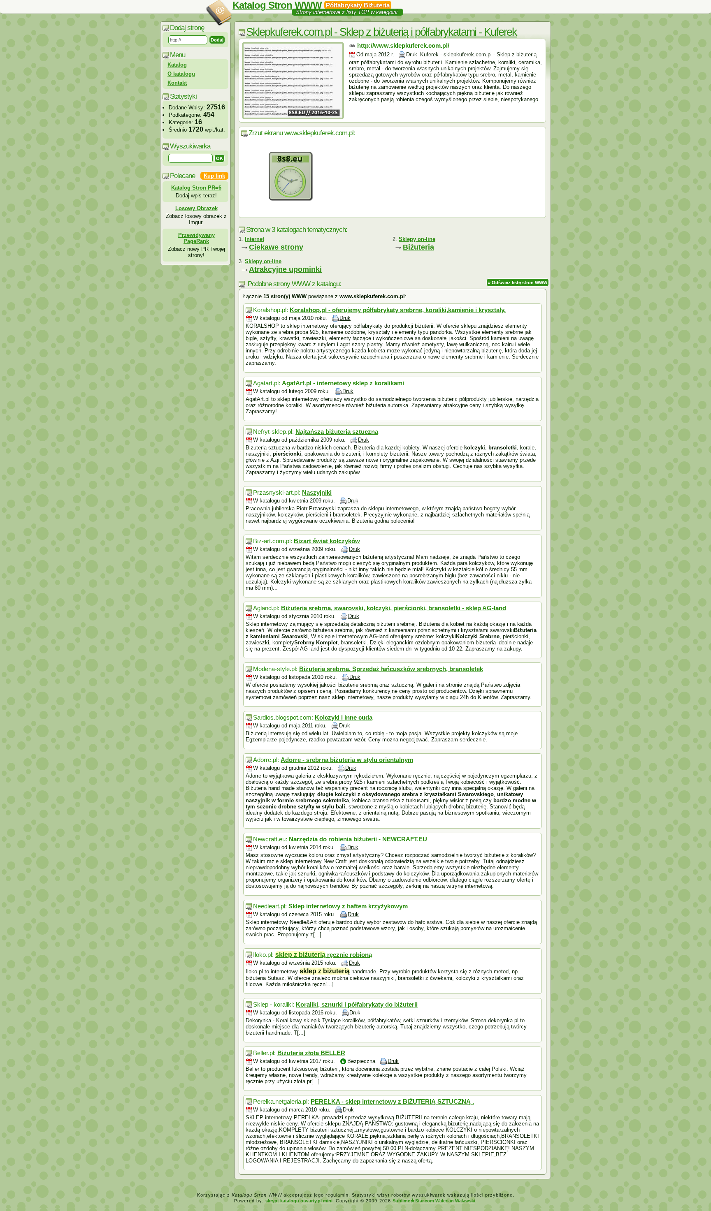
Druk (411, 54)
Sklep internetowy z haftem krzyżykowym (348, 906)
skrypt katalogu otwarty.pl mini (298, 1200)
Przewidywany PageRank (196, 238)
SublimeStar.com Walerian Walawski (434, 1200)
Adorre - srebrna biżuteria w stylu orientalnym (347, 759)
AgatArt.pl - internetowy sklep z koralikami (343, 383)
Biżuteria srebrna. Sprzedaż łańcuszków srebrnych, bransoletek (391, 668)
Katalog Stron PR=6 (196, 188)
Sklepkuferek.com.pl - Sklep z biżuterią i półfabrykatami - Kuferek (381, 32)
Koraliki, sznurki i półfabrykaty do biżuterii (357, 1004)
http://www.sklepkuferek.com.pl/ (403, 45)
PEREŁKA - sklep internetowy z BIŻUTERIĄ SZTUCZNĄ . (392, 1101)
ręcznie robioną (323, 954)
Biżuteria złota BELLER (311, 1052)
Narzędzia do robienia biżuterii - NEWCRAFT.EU (358, 839)
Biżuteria (418, 247)
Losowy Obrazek (196, 208)
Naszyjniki (317, 492)
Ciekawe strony (276, 247)
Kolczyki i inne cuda (343, 717)
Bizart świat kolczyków (327, 540)
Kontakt (177, 83)
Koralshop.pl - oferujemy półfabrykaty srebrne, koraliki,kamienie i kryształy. (398, 309)
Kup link (214, 176)
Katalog (177, 65)
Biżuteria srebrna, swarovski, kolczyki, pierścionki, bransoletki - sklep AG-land (393, 607)
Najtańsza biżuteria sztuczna (336, 431)
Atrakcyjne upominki (285, 269)
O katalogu (181, 74)
